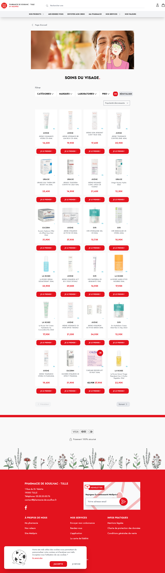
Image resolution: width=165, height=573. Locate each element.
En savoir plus (37, 558)
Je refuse (76, 564)
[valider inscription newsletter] (123, 502)
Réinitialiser (126, 94)
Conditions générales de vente (122, 533)
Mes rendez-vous (55, 14)
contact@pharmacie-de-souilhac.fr (41, 499)
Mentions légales (115, 523)
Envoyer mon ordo (76, 14)
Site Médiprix (31, 533)
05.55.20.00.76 (43, 496)
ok (115, 94)
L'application (76, 533)
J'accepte (58, 564)
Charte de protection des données (124, 528)
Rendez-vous (76, 528)
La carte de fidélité (79, 538)
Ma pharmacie (95, 14)
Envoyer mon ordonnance (82, 523)
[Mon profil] (157, 5)
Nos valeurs (130, 14)
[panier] (163, 5)
